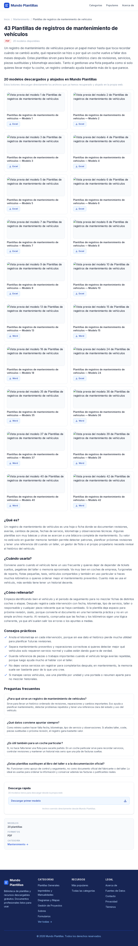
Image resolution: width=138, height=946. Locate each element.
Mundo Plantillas (16, 882)
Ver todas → (45, 921)
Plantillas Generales (48, 885)
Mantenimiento (21, 19)
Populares (112, 5)
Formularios (44, 916)
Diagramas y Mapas (49, 900)
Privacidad (111, 901)
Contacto (111, 896)
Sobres (42, 910)
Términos (111, 906)
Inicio (7, 19)
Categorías (95, 5)
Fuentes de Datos (115, 890)
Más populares (80, 885)
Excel (15, 124)
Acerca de (128, 5)
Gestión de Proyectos (50, 905)
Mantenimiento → (18, 844)
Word (15, 336)
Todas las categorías (83, 890)
